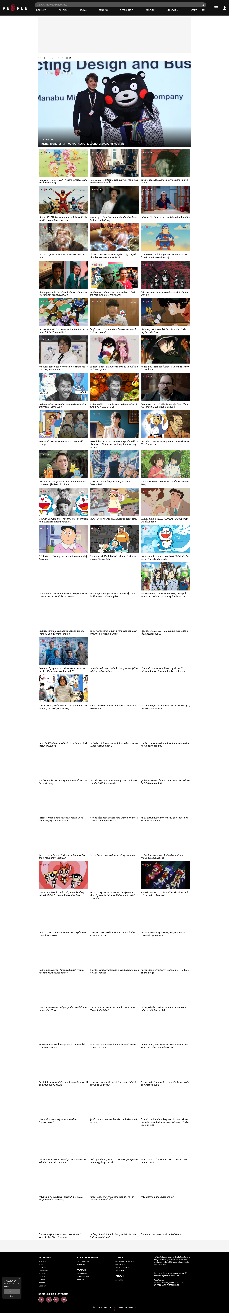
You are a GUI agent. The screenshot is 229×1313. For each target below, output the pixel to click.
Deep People (82, 1274)
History (42, 1280)
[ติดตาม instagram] (56, 1299)
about (119, 1276)
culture (44, 58)
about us (119, 1280)
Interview (45, 1257)
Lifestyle (42, 1277)
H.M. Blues (81, 1265)
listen (119, 1257)
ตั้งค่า (12, 1296)
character (62, 58)
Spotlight (81, 1280)
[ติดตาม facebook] (41, 1299)
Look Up (42, 1286)
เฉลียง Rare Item (83, 1261)
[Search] (203, 5)
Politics (42, 1261)
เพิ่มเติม (6, 1286)
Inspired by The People (124, 1261)
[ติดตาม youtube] (64, 1299)
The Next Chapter (122, 1268)
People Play (120, 1265)
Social (41, 1265)
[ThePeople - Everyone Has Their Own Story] (15, 10)
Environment (44, 1271)
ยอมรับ (11, 1291)
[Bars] (216, 8)
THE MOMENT (120, 1271)
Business (42, 1268)
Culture (42, 1274)
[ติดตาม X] (49, 1299)
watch (81, 1270)
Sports (42, 1283)
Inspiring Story (83, 1277)
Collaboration (87, 1257)
